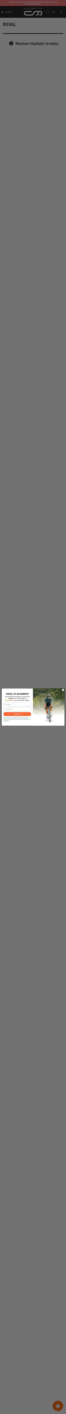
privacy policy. (6, 720)
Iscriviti (17, 714)
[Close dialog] (63, 690)
